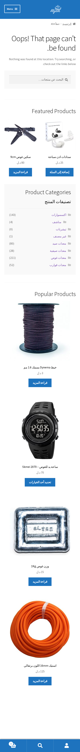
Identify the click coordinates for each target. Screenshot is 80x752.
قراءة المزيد (20, 172)
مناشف (56, 222)
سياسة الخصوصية (65, 726)
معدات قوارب (57, 265)
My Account (66, 745)
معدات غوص (58, 258)
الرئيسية (67, 24)
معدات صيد (59, 243)
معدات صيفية (58, 251)
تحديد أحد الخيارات (40, 482)
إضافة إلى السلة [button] (59, 172)
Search (40, 745)
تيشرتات (61, 229)
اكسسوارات (59, 215)
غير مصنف (59, 236)
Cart (18, 742)
